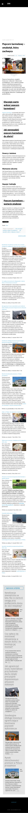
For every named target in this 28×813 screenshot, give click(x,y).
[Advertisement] (14, 22)
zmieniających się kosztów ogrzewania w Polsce (13, 539)
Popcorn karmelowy (7, 112)
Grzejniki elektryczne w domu (9, 513)
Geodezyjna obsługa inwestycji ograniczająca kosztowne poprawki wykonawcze (13, 722)
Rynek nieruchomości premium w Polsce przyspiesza (13, 761)
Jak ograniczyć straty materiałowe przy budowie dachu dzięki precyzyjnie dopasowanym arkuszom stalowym (14, 307)
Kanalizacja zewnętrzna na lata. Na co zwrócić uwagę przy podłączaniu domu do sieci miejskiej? (14, 599)
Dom (7, 225)
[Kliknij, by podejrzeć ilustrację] (14, 65)
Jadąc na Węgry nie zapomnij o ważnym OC (12, 412)
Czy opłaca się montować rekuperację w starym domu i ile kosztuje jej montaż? (13, 640)
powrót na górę (22, 236)
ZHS (8, 3)
